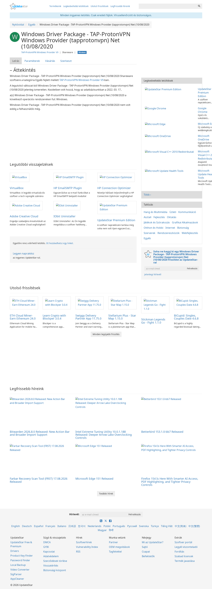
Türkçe (155, 526)
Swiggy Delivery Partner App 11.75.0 (88, 317)
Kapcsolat (49, 551)
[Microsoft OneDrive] (158, 136)
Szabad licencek (184, 556)
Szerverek (149, 233)
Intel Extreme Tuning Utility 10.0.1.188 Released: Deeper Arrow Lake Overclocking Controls (103, 435)
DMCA (47, 542)
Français (50, 526)
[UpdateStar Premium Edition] (117, 207)
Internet (170, 227)
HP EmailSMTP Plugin (68, 188)
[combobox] (167, 6)
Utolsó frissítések (99, 6)
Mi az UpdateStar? (152, 542)
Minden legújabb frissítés (106, 334)
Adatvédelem (51, 556)
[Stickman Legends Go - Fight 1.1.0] (155, 304)
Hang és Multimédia (155, 212)
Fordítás (179, 551)
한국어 (82, 526)
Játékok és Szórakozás (157, 222)
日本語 (72, 526)
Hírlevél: (74, 514)
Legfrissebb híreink (120, 6)
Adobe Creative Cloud (24, 216)
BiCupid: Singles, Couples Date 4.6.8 (186, 317)
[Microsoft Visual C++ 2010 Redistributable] (170, 151)
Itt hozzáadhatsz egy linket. (60, 243)
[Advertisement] (73, 134)
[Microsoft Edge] (156, 124)
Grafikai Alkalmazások (185, 222)
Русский (132, 526)
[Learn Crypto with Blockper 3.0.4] (56, 302)
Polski (107, 526)
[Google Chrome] (156, 108)
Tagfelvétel (115, 551)
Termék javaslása (185, 561)
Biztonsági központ (54, 570)
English (15, 526)
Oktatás (171, 217)
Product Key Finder (21, 555)
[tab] (16, 60)
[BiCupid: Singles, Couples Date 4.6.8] (188, 302)
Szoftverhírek (84, 542)
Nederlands (94, 526)
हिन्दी (111, 530)
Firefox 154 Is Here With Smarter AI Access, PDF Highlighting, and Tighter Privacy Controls (169, 482)
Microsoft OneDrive (203, 137)
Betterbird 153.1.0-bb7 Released (162, 432)
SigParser (16, 574)
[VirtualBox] (19, 177)
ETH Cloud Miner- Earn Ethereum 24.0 (23, 317)
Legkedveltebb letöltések (75, 6)
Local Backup (18, 565)
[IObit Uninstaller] (67, 205)
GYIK (46, 547)
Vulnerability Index (87, 547)
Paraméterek (32, 61)
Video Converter (19, 569)
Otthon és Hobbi (153, 227)
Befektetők (148, 556)
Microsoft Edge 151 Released (94, 478)
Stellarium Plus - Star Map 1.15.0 (122, 317)
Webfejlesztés (190, 233)
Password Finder (20, 560)
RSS (78, 551)
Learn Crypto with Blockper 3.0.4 (54, 317)
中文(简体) (180, 526)
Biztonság (183, 227)
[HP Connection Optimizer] (116, 177)
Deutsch (27, 526)
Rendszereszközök (169, 233)
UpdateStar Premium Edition (116, 220)
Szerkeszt (66, 61)
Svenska (144, 526)
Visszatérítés (50, 565)
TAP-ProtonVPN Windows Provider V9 (39, 52)
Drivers (14, 551)
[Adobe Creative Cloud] (26, 205)
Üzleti (172, 212)
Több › (147, 194)
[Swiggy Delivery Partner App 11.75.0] (89, 302)
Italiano (61, 526)
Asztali (147, 217)
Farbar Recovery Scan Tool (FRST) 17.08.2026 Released (38, 480)
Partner (113, 542)
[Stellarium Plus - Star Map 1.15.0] (122, 302)
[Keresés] (199, 6)
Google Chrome (202, 110)
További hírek (106, 493)
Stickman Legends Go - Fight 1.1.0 (153, 320)
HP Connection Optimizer (114, 188)
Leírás (15, 61)
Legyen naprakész (23, 253)
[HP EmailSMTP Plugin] (70, 177)
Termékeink (55, 6)
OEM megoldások (119, 547)
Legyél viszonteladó (186, 547)
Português (119, 526)
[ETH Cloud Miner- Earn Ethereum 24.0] (24, 302)
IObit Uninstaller (64, 216)
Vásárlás (50, 61)
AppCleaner (17, 578)
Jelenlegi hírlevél (152, 274)
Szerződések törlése (55, 561)
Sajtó (145, 547)
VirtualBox (17, 188)
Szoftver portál (183, 542)
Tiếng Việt (167, 526)
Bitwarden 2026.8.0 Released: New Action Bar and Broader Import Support (40, 433)
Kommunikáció (187, 212)
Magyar (102, 530)
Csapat (146, 551)
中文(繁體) (194, 526)
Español (38, 526)
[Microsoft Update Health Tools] (165, 170)
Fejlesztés (159, 217)
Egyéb (147, 238)
